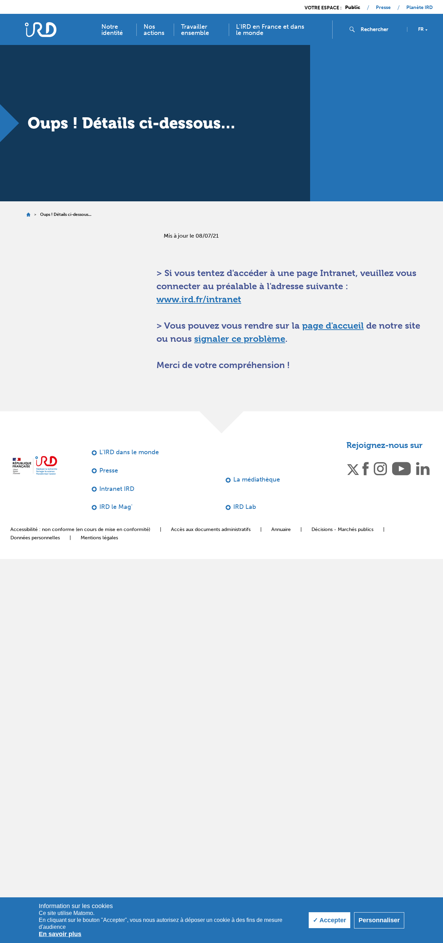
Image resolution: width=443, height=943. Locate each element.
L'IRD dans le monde (129, 452)
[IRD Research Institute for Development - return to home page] (34, 465)
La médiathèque (256, 479)
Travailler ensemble (195, 30)
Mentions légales (99, 538)
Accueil (28, 215)
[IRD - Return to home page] (40, 29)
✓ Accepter (329, 920)
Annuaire (281, 529)
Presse (383, 7)
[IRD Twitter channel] (353, 468)
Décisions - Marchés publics (342, 529)
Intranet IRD (116, 489)
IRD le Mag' (116, 507)
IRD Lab (244, 507)
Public (352, 7)
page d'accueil (333, 325)
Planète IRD (419, 7)
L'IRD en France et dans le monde (270, 30)
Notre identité (112, 30)
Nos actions (154, 30)
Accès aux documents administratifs (211, 529)
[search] (381, 29)
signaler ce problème (239, 338)
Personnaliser (379, 920)
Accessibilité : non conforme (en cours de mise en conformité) (80, 529)
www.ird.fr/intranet (198, 299)
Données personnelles (35, 538)
